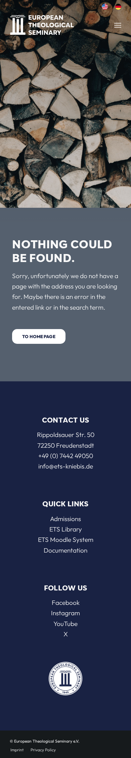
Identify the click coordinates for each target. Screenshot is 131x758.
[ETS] (50, 23)
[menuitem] (104, 7)
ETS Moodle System (65, 539)
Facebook (66, 602)
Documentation (65, 550)
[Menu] (117, 25)
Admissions (65, 519)
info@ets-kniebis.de (65, 466)
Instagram (65, 613)
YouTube (65, 624)
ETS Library (65, 529)
